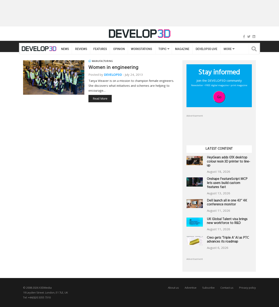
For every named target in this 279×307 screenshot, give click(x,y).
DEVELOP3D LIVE (206, 49)
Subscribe (208, 287)
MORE (227, 49)
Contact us (226, 287)
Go (219, 97)
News (65, 49)
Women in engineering (113, 68)
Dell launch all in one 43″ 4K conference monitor (227, 203)
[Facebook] (244, 36)
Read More (100, 98)
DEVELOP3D (113, 74)
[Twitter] (249, 36)
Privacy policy (247, 287)
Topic (162, 49)
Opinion (119, 49)
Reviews (81, 49)
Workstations (141, 49)
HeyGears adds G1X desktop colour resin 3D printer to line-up (228, 162)
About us (173, 287)
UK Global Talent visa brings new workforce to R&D (227, 221)
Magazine (182, 49)
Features (100, 49)
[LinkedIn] (254, 36)
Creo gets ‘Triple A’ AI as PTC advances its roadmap (228, 240)
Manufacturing (102, 61)
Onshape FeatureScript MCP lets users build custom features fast (227, 183)
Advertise (190, 287)
